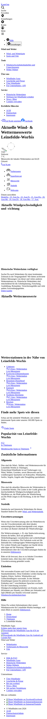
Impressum (10, 115)
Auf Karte (6, 164)
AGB (8, 110)
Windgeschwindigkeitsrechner (13, 595)
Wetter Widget (12, 70)
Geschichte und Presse (15, 81)
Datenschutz (11, 113)
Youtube (37, 704)
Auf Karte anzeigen (13, 121)
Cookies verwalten (14, 101)
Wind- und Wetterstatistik (32, 511)
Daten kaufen (6, 291)
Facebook (28, 121)
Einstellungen (15, 45)
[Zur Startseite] (1, 2)
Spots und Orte (12, 56)
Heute (3, 197)
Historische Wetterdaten (16, 94)
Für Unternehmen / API (16, 85)
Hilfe (11, 40)
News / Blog (11, 99)
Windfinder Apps (13, 78)
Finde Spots (9, 428)
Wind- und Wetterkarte (15, 54)
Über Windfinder (13, 83)
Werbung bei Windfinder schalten (20, 97)
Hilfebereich (16, 552)
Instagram (38, 702)
